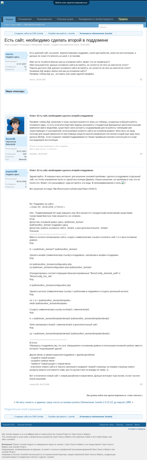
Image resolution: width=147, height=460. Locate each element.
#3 (141, 384)
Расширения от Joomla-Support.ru (96, 19)
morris (76, 45)
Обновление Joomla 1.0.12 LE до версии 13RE (106, 402)
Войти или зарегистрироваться (71, 2)
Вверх (137, 425)
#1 (141, 79)
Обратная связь (106, 425)
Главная (129, 425)
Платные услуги (65, 19)
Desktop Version (24, 425)
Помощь (120, 425)
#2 (141, 154)
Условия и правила (136, 429)
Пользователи (44, 19)
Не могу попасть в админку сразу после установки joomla (47, 402)
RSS (143, 424)
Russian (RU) (9, 425)
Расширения (25, 19)
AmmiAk (10, 139)
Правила (123, 19)
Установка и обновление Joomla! (34, 45)
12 (25, 67)
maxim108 (11, 171)
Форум (9, 19)
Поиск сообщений (12, 25)
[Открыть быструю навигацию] (140, 33)
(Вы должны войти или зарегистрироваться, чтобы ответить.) (115, 395)
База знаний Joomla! (29, 24)
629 (24, 154)
